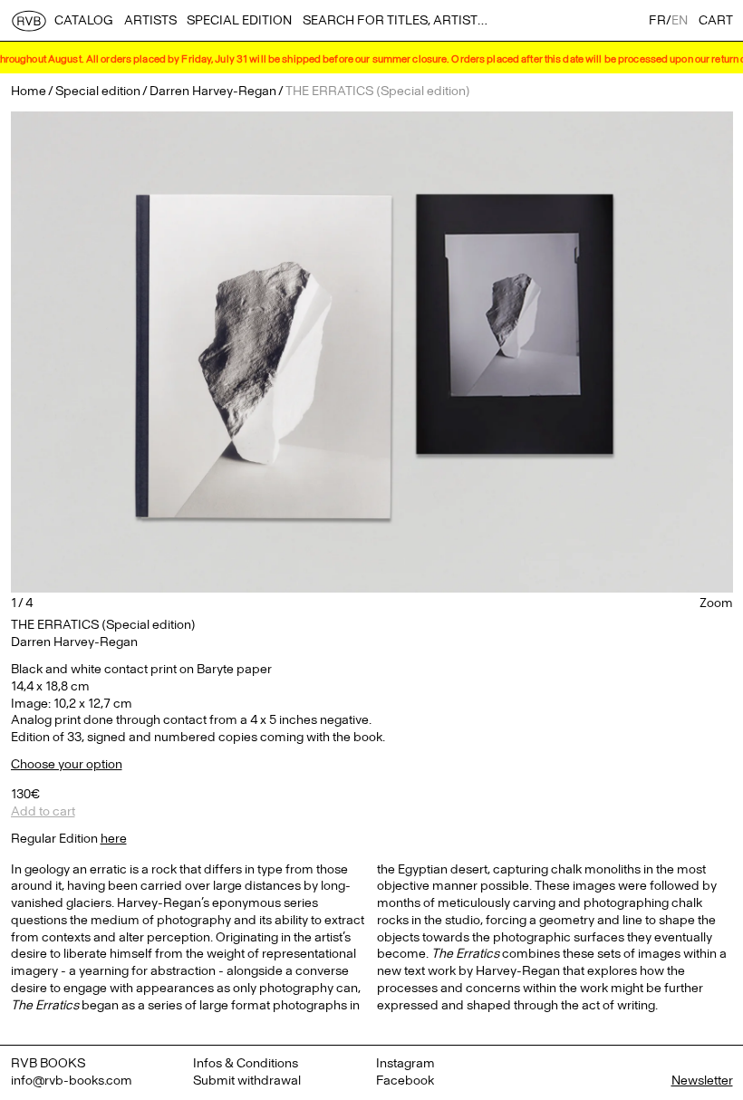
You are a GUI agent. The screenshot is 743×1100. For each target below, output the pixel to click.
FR (657, 20)
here (114, 838)
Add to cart (43, 811)
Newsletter (702, 1080)
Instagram (405, 1063)
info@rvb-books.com (71, 1080)
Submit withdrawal (247, 1080)
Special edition (239, 20)
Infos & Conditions (245, 1063)
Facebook (405, 1080)
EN (679, 20)
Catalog (83, 20)
